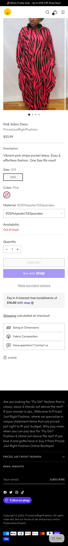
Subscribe (57, 479)
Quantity (9, 242)
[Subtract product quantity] (17, 249)
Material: (28, 205)
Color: (11, 187)
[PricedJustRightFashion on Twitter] (11, 492)
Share (12, 357)
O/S (13, 177)
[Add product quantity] (6, 249)
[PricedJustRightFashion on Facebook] (5, 492)
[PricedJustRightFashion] (7, 12)
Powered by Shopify (14, 523)
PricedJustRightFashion (20, 129)
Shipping (9, 315)
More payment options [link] (34, 285)
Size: (9, 169)
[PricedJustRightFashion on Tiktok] (23, 492)
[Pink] (6, 194)
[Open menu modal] (63, 12)
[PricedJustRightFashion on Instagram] (17, 492)
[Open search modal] (47, 12)
